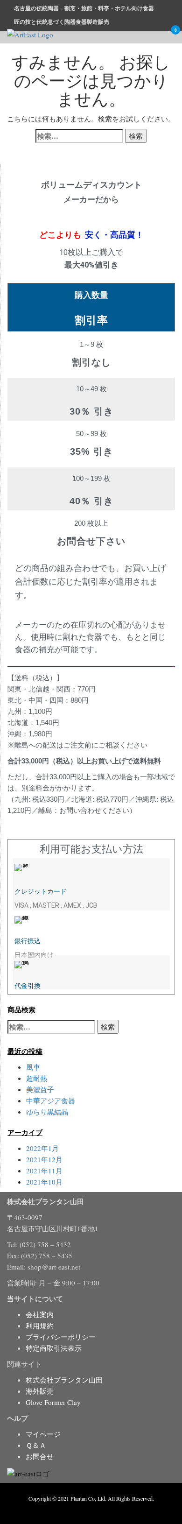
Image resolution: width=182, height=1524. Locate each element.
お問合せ (40, 1456)
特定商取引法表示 (54, 1348)
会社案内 (40, 1314)
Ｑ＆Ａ (36, 1445)
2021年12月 (44, 1159)
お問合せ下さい (91, 541)
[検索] (144, 36)
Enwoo (84, 1509)
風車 (33, 1067)
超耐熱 (36, 1078)
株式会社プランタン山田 (64, 1379)
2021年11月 (44, 1170)
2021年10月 (44, 1181)
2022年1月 (42, 1148)
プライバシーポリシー (61, 1336)
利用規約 (40, 1325)
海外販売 (40, 1391)
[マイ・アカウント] (157, 36)
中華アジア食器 (50, 1100)
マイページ (43, 1434)
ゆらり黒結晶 (47, 1111)
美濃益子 (40, 1089)
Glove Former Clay (53, 1402)
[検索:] (79, 136)
